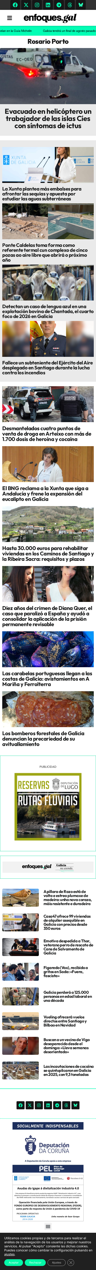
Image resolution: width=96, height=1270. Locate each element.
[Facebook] (15, 5)
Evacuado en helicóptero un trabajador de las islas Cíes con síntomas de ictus (48, 118)
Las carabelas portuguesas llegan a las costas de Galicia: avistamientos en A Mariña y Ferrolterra (47, 678)
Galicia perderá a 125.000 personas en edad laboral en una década (68, 996)
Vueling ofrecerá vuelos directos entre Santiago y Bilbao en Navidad (65, 1021)
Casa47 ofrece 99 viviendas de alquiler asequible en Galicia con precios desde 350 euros (67, 922)
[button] (48, 1226)
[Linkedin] (48, 5)
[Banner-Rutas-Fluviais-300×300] (48, 839)
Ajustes (56, 1262)
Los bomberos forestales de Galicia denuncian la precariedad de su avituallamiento (43, 738)
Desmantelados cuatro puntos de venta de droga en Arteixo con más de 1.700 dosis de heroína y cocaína (46, 433)
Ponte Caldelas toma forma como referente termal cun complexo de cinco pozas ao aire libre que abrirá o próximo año (45, 252)
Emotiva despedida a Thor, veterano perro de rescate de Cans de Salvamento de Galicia (68, 947)
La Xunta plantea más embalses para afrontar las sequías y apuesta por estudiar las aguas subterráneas (41, 194)
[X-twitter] (26, 5)
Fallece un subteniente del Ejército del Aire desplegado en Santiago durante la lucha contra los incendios (47, 368)
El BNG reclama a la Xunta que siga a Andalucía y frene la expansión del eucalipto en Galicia (45, 493)
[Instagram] (37, 5)
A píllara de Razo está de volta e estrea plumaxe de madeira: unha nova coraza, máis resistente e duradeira (68, 897)
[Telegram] (59, 5)
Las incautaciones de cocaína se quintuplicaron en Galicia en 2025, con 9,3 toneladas (69, 1070)
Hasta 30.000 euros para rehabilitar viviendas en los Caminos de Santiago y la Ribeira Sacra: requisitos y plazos (48, 553)
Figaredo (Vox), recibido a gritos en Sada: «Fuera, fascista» (66, 971)
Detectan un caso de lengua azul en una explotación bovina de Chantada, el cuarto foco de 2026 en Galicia (48, 311)
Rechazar (35, 1262)
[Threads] (70, 5)
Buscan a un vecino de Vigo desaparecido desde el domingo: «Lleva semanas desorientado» (67, 1045)
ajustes (9, 1254)
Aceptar (14, 1262)
